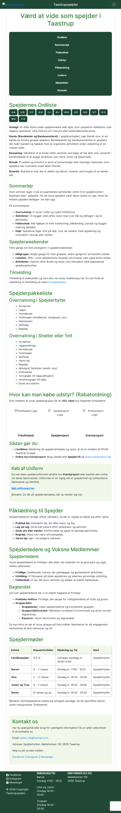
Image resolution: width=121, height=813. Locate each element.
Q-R (85, 112)
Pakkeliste (62, 52)
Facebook (18, 756)
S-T (94, 112)
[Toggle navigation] (114, 4)
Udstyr (62, 60)
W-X (14, 119)
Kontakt (62, 90)
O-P (76, 112)
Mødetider (62, 82)
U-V (103, 112)
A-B (13, 112)
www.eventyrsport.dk (98, 456)
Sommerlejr (62, 44)
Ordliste (62, 37)
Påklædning (62, 67)
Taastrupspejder (65, 4)
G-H (40, 112)
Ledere (62, 75)
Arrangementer (57, 282)
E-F (31, 112)
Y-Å (23, 119)
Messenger (47, 756)
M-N (67, 112)
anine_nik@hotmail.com (34, 737)
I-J (49, 112)
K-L (57, 112)
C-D (22, 112)
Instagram (32, 756)
